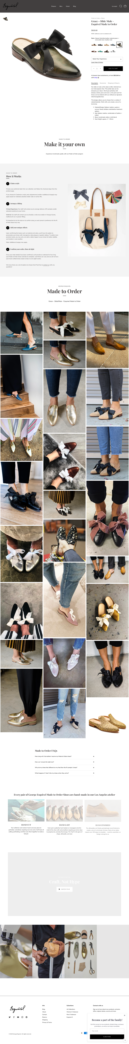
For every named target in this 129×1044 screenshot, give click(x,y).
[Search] (121, 6)
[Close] (125, 1015)
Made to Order (95, 18)
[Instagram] (22, 1017)
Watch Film (65, 889)
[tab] (95, 83)
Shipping (45, 1020)
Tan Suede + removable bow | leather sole (94, 45)
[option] (5, 19)
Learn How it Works (97, 62)
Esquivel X (70, 1017)
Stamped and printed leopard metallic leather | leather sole (107, 45)
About (68, 6)
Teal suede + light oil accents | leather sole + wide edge (100, 51)
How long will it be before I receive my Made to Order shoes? (53, 756)
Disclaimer (103, 83)
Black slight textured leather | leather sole (100, 45)
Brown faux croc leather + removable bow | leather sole (94, 51)
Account (114, 6)
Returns (44, 1017)
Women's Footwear (72, 1012)
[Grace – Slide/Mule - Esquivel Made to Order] (5, 18)
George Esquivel (17, 1034)
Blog (74, 6)
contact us (46, 265)
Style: (105, 39)
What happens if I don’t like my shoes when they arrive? (52, 773)
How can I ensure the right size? (44, 762)
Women (53, 6)
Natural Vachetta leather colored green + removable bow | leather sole (119, 45)
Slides (103, 18)
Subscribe (107, 1037)
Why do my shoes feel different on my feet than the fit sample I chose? (56, 767)
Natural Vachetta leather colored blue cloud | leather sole (113, 45)
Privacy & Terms (47, 1022)
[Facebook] (14, 1017)
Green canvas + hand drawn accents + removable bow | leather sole (107, 51)
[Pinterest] (26, 1017)
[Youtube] (18, 1017)
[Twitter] (10, 1017)
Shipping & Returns (114, 83)
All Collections (71, 1009)
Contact (44, 1014)
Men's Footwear (71, 1014)
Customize (113, 51)
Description (94, 83)
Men (61, 6)
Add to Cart (113, 68)
